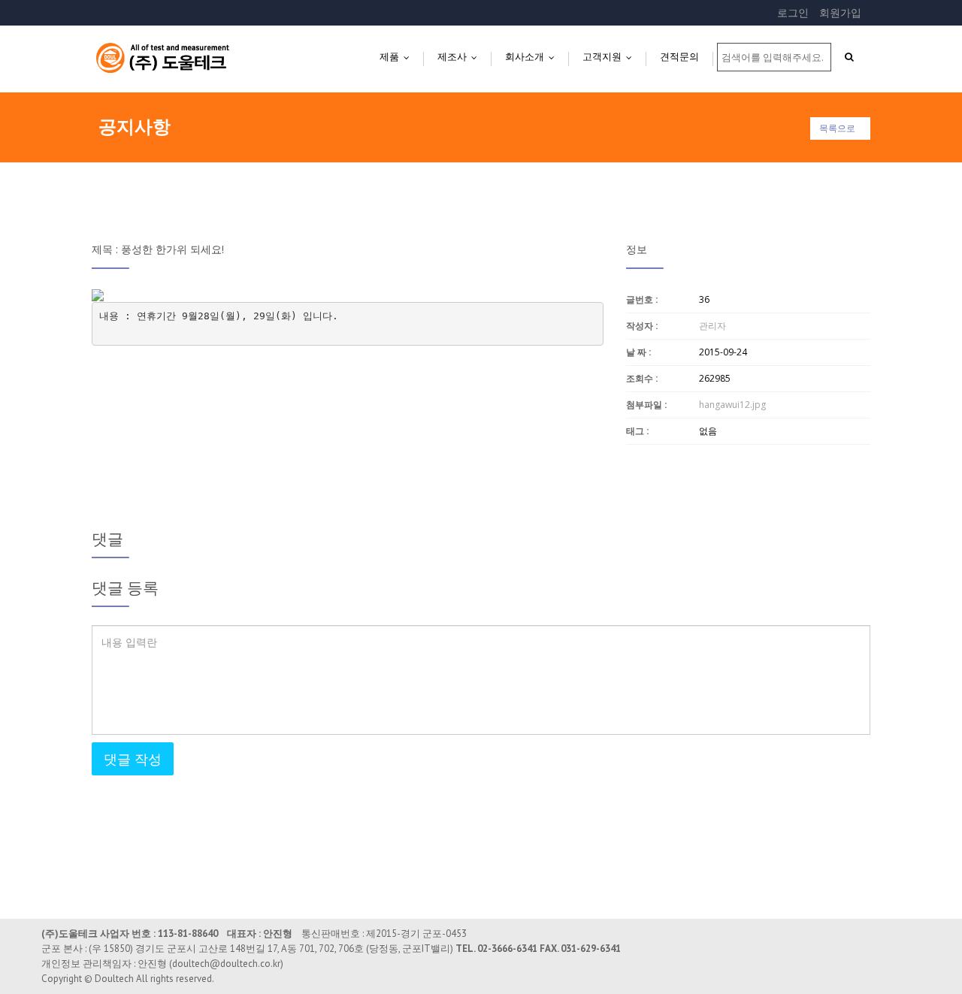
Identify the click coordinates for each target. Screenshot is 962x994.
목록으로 (837, 128)
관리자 (712, 325)
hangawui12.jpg (732, 404)
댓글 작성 (133, 759)
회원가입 (840, 12)
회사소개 (533, 56)
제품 (398, 56)
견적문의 (679, 56)
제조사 (460, 56)
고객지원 (610, 56)
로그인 (793, 12)
